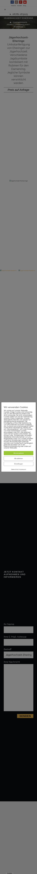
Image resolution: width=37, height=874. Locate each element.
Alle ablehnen (18, 458)
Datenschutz (14, 469)
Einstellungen (18, 464)
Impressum (22, 469)
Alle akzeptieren (18, 453)
